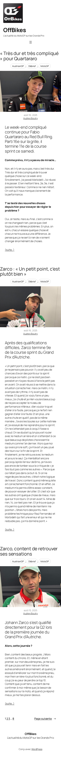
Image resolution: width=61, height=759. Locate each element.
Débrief (32, 66)
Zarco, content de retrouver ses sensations (29, 551)
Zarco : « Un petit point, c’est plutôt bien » (30, 271)
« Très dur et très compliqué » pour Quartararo (29, 56)
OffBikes (14, 30)
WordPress (36, 749)
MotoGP (45, 66)
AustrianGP (18, 66)
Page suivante (45, 718)
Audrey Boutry (30, 118)
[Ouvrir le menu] (31, 42)
